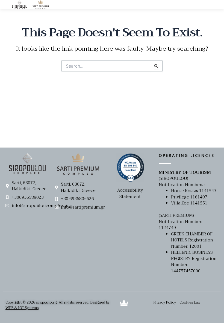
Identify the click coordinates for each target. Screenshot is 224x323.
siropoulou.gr (47, 302)
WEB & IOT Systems (22, 308)
